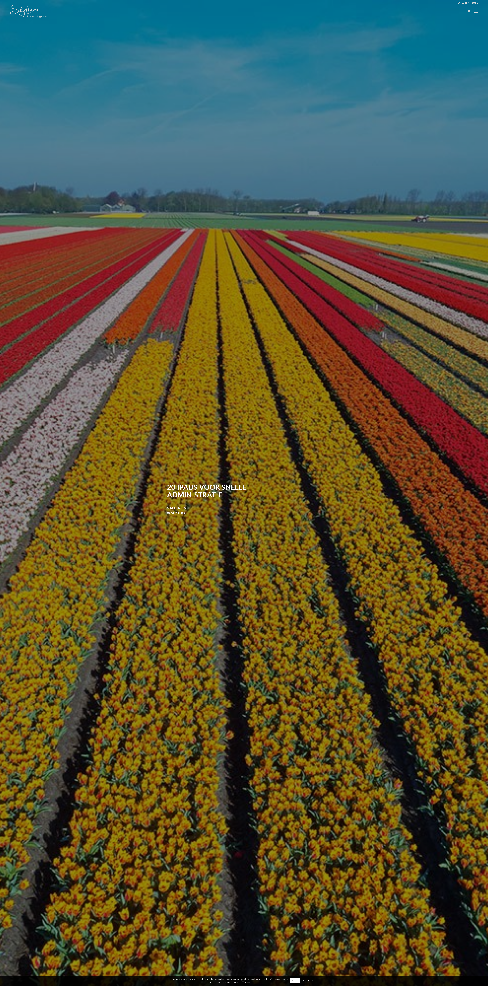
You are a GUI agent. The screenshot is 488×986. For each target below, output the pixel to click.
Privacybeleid (308, 981)
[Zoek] (469, 11)
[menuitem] (467, 2)
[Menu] (475, 11)
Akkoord (295, 981)
